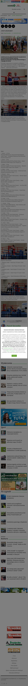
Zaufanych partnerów (8, 348)
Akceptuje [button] (14, 355)
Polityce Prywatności (10, 351)
